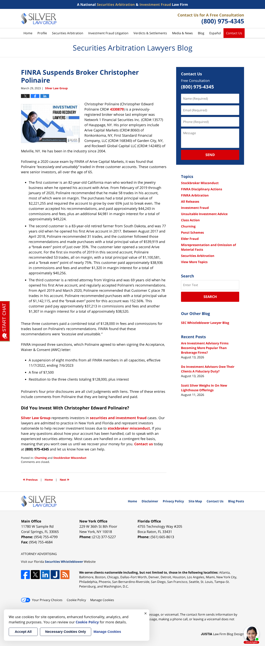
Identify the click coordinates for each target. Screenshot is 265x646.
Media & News (182, 33)
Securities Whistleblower (64, 561)
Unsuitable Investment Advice (204, 214)
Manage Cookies (102, 600)
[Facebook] (25, 574)
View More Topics (194, 262)
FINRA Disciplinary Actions (201, 189)
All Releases (190, 201)
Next (64, 479)
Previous (30, 479)
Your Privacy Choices (47, 600)
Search (210, 296)
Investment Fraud (195, 208)
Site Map (195, 501)
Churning (41, 458)
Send (210, 154)
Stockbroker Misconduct (69, 458)
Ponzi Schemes (192, 232)
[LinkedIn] (45, 574)
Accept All (23, 632)
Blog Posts (236, 501)
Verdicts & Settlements (150, 33)
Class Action (190, 220)
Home (27, 33)
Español (215, 33)
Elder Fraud (190, 239)
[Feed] (65, 574)
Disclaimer (150, 501)
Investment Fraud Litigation (108, 33)
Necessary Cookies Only (65, 632)
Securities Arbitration (67, 33)
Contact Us (234, 33)
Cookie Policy (76, 600)
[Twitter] (35, 574)
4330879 (117, 109)
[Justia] (55, 574)
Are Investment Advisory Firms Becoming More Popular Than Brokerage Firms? (205, 348)
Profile (42, 33)
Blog (201, 33)
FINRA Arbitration (195, 195)
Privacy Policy (173, 501)
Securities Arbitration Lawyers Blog (38, 18)
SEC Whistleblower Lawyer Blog (205, 323)
